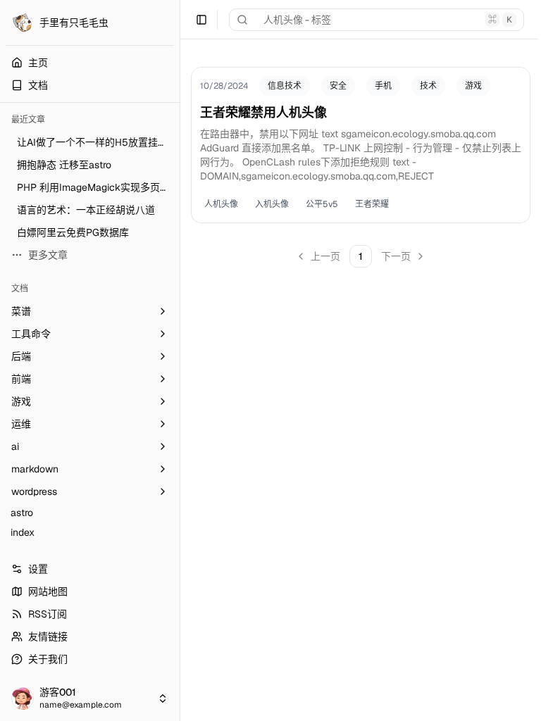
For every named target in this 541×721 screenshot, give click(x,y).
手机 (383, 86)
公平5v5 (322, 204)
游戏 (473, 86)
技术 (428, 86)
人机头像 (221, 204)
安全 (338, 86)
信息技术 (284, 86)
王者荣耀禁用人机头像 (263, 112)
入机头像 (272, 204)
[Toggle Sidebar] (179, 360)
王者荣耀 (372, 204)
